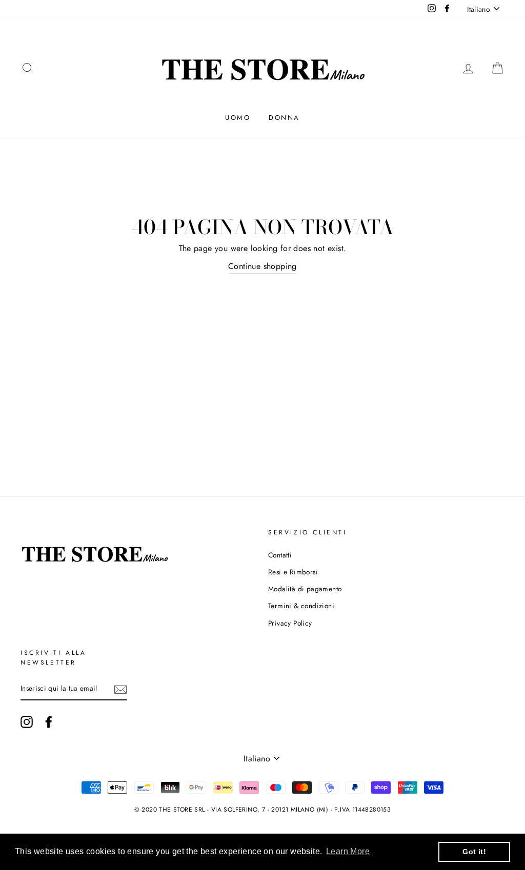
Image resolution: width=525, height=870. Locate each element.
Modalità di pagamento (304, 589)
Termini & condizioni (301, 605)
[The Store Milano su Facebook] (49, 722)
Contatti (280, 555)
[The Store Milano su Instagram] (27, 722)
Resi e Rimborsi (293, 572)
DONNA (284, 117)
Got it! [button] (474, 851)
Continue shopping (262, 266)
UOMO (237, 117)
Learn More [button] (348, 851)
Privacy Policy (290, 623)
